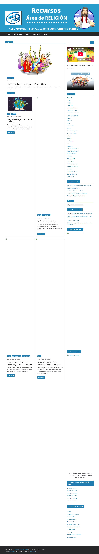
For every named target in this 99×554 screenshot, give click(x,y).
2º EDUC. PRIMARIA (72, 490)
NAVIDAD (69, 138)
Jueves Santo (70, 125)
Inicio (8, 34)
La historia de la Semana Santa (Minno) (77, 193)
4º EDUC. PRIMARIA (72, 496)
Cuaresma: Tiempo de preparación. (76, 196)
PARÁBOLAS (70, 141)
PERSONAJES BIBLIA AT (16, 356)
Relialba (69, 511)
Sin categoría (70, 161)
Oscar (68, 220)
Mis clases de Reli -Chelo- (73, 527)
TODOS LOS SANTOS (72, 166)
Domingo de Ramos (72, 110)
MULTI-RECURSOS (71, 133)
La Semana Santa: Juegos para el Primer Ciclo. (26, 84)
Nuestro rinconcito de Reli (74, 534)
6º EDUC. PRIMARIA (72, 501)
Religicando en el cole (73, 514)
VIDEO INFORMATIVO (72, 171)
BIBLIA (9, 113)
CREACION (14, 113)
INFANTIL (69, 120)
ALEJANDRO (70, 223)
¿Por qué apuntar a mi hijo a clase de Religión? (79, 185)
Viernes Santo (70, 176)
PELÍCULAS (28, 34)
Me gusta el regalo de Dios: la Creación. (19, 120)
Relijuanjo (69, 532)
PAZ (68, 143)
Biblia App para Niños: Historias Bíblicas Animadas (49, 363)
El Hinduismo (75, 220)
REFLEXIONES (36, 34)
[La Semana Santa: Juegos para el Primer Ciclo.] (35, 60)
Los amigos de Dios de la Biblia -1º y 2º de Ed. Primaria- (19, 363)
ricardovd (18, 81)
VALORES (69, 169)
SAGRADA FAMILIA (71, 153)
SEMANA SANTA (10, 78)
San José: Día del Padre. (73, 188)
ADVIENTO (69, 98)
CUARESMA (70, 105)
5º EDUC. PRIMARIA (72, 498)
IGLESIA (69, 118)
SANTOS (69, 156)
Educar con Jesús (71, 522)
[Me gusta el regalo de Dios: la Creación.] (19, 104)
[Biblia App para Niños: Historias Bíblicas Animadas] (50, 296)
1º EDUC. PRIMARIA (72, 488)
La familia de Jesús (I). (46, 221)
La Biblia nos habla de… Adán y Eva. (82, 213)
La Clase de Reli (71, 529)
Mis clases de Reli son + (73, 524)
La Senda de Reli (71, 537)
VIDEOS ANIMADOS (17, 34)
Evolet (68, 216)
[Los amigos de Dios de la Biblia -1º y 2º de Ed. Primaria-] (19, 296)
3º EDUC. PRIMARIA (72, 493)
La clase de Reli (71, 516)
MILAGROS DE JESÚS (72, 131)
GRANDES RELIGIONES (73, 115)
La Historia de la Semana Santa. (75, 190)
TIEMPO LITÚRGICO (72, 164)
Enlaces (45, 34)
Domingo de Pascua (72, 108)
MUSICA (39, 215)
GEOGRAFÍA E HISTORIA (73, 113)
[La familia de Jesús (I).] (50, 155)
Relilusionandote (71, 519)
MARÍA (69, 128)
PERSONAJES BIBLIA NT (73, 151)
